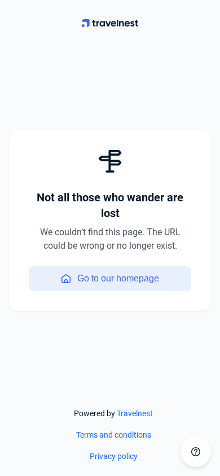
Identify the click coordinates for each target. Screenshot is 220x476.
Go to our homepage (118, 278)
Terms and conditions (113, 434)
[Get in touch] (196, 452)
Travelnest (135, 413)
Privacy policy (114, 456)
